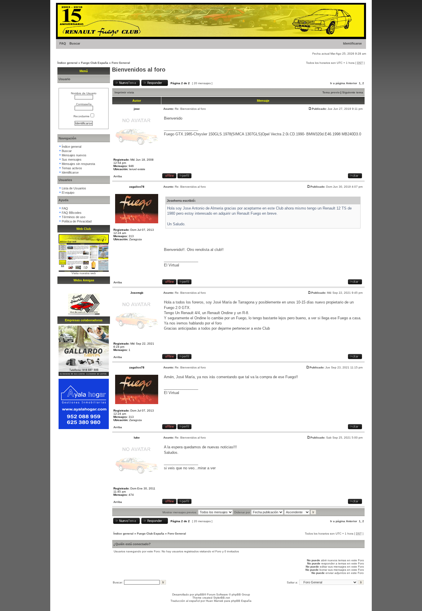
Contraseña (84, 104)
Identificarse (352, 43)
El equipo (68, 192)
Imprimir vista (124, 92)
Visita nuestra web (83, 273)
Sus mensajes (72, 159)
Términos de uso (73, 217)
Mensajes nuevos (74, 155)
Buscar (74, 43)
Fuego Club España (94, 62)
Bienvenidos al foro (138, 69)
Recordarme (81, 116)
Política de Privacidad (77, 221)
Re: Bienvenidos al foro (190, 108)
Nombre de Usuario (83, 93)
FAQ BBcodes (72, 212)
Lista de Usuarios (74, 188)
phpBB (199, 594)
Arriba (117, 176)
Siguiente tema (352, 92)
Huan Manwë (214, 600)
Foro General (121, 62)
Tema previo (331, 92)
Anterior (351, 83)
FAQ (62, 43)
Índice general (67, 62)
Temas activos (72, 168)
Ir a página (337, 83)
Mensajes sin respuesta (78, 164)
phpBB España (241, 600)
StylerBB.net (221, 597)
